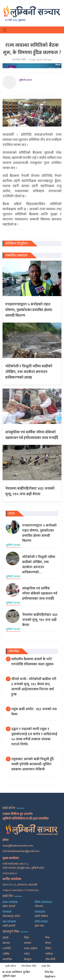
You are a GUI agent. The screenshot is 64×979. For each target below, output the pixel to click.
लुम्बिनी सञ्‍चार (25, 80)
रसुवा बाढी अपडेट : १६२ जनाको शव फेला (34, 711)
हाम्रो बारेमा (10, 966)
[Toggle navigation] (5, 30)
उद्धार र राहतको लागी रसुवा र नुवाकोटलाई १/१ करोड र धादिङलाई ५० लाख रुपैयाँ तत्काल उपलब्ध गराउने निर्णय (34, 736)
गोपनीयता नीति (28, 966)
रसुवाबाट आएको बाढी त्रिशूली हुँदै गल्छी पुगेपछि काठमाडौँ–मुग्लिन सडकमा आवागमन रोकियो (32, 764)
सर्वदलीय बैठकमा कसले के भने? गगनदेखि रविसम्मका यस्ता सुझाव (32, 661)
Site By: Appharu (50, 974)
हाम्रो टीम (46, 966)
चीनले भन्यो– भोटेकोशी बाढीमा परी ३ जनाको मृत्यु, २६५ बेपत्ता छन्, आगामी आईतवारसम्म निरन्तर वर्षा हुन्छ (33, 686)
